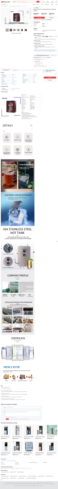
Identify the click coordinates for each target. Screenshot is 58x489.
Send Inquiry (39, 17)
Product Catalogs (12, 460)
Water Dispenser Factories (13, 476)
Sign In (35, 66)
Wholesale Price (30, 482)
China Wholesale (25, 482)
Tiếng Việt (48, 483)
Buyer (37, 4)
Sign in (56, 2)
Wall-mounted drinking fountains (33, 462)
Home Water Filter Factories (22, 476)
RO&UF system (45, 462)
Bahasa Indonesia (52, 483)
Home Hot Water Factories (41, 476)
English (9, 483)
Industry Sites (34, 482)
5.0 (46, 71)
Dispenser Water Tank (13, 478)
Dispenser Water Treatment (5, 478)
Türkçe (45, 483)
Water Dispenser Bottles (21, 478)
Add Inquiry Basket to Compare (16, 33)
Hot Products (8, 482)
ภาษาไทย (43, 483)
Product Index (43, 482)
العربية (33, 483)
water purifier (16, 462)
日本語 (38, 483)
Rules (56, 4)
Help (42, 4)
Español (12, 483)
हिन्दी (40, 483)
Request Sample (49, 19)
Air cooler (2, 462)
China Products (12, 482)
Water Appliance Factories (5, 476)
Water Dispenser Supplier (49, 476)
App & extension (47, 4)
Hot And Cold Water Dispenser (32, 476)
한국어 (36, 483)
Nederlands (30, 483)
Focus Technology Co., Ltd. (23, 485)
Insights (50, 482)
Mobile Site (47, 482)
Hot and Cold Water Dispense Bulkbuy (31, 478)
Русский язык (21, 483)
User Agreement (34, 485)
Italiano (25, 483)
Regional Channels (39, 482)
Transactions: (47, 57)
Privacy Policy (41, 485)
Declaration (37, 485)
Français (18, 483)
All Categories (4, 4)
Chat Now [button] (52, 17)
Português (15, 483)
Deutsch (27, 483)
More (1, 479)
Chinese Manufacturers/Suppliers (19, 482)
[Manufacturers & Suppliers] (5, 2)
